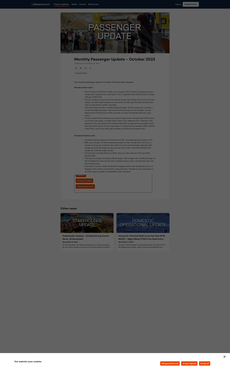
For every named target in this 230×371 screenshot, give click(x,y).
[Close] (224, 356)
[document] (115, 362)
